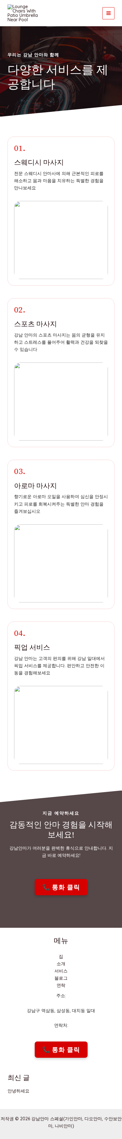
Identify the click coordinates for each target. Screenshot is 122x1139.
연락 (61, 985)
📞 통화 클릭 (61, 887)
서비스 (61, 971)
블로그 (61, 978)
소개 (61, 964)
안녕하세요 (18, 1091)
